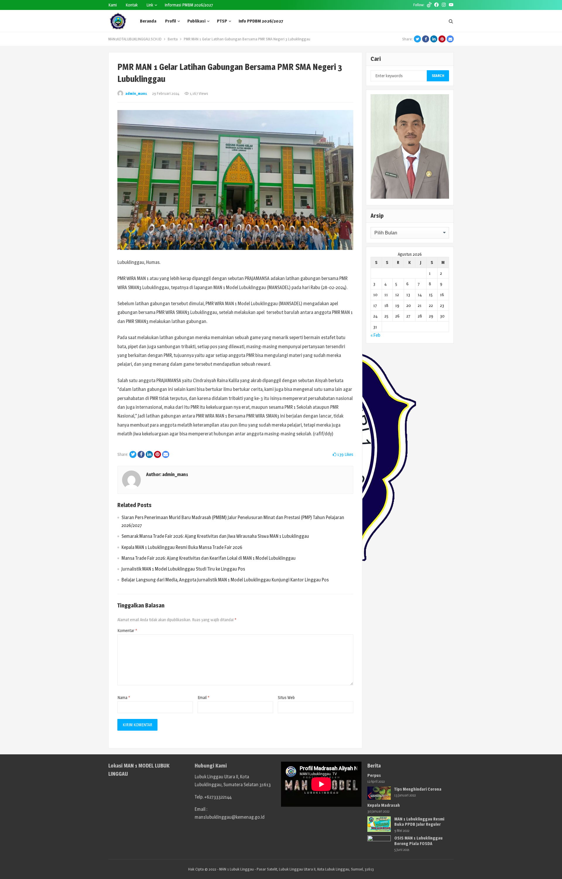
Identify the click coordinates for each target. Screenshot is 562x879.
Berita (173, 39)
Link (149, 4)
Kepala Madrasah (383, 805)
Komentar (127, 630)
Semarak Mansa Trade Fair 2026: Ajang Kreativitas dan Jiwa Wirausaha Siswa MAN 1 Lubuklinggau (215, 536)
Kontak (132, 4)
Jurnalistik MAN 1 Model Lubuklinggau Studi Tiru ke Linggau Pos (183, 569)
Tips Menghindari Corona (417, 789)
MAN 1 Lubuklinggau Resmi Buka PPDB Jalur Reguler (419, 821)
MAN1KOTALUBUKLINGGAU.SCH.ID (135, 39)
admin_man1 (136, 93)
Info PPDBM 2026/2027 (261, 21)
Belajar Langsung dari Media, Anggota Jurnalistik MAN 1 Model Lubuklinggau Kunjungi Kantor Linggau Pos (225, 580)
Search (438, 75)
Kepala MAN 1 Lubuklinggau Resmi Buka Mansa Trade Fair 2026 (181, 547)
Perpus (374, 775)
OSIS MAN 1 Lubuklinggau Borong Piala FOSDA (418, 840)
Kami (112, 4)
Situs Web (286, 697)
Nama (123, 697)
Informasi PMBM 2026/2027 (189, 4)
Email (204, 697)
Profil (170, 21)
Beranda (148, 21)
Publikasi (196, 21)
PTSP (222, 21)
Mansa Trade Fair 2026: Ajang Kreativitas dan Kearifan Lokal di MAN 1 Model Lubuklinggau (208, 558)
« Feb (375, 335)
